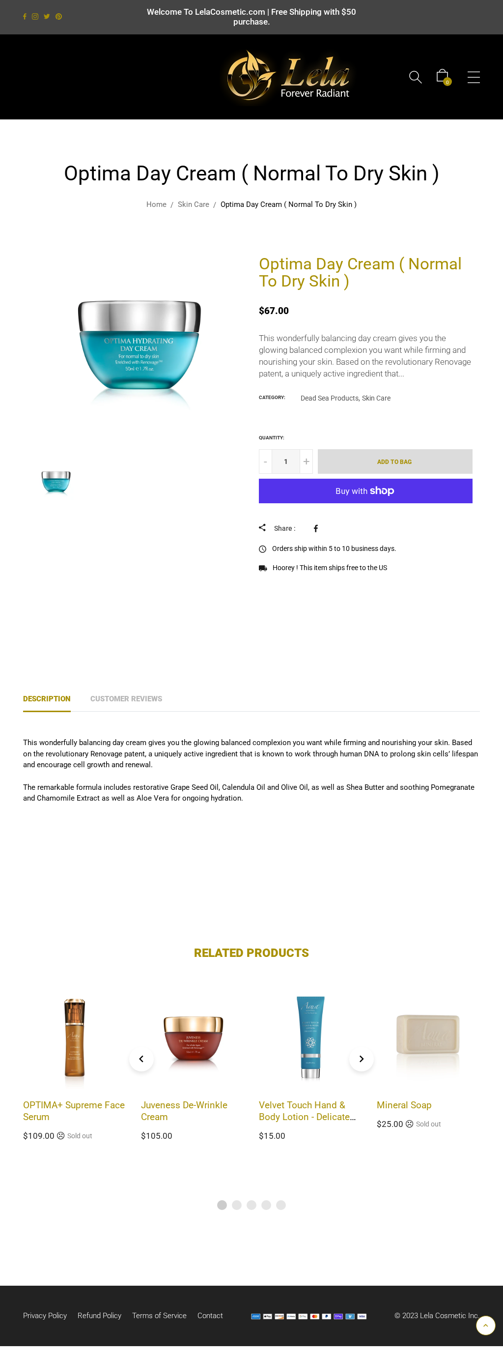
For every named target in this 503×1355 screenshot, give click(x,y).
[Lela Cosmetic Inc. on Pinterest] (59, 16)
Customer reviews (126, 698)
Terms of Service (159, 1315)
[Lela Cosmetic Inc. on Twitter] (47, 16)
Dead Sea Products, (330, 398)
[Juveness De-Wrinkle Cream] (242, 248)
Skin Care (376, 398)
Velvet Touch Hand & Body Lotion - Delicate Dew (186, 1116)
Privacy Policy (45, 1315)
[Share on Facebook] (318, 528)
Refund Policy (99, 1315)
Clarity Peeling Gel (415, 1105)
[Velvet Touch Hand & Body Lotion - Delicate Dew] (266, 248)
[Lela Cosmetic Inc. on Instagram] (35, 16)
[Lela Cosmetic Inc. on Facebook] (25, 16)
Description (47, 698)
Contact (210, 1315)
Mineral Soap (286, 1105)
